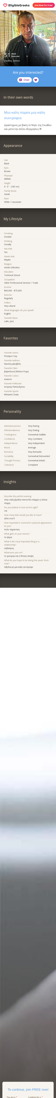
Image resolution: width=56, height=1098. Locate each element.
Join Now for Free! (44, 5)
